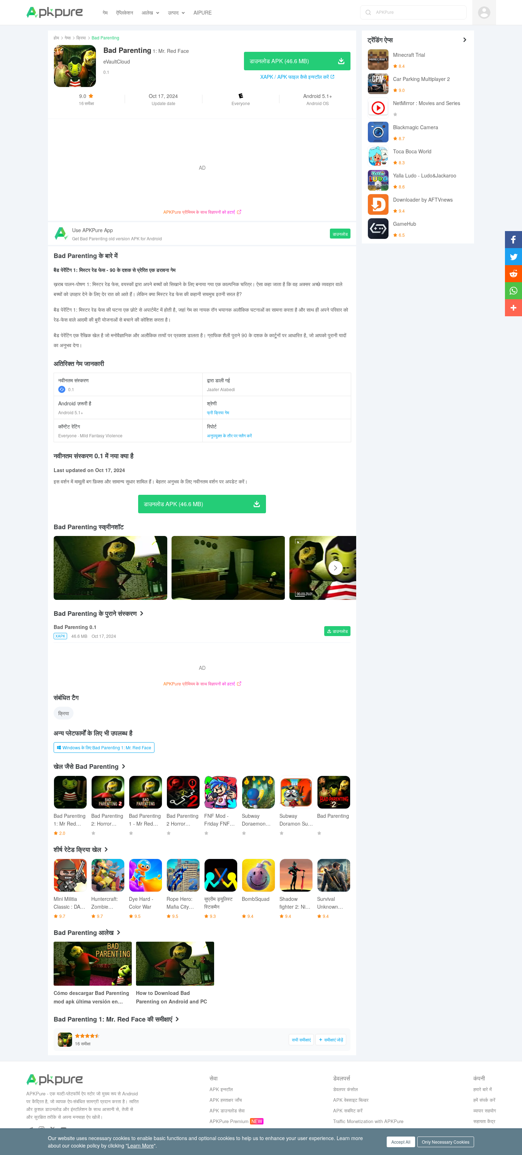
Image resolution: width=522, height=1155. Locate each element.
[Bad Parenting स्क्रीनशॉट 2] (346, 568)
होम (56, 37)
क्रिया (81, 37)
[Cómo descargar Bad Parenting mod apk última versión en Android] (93, 964)
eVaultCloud (116, 61)
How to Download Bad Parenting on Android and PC (171, 997)
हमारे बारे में (482, 1089)
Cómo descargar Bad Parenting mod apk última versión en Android (91, 997)
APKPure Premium (229, 1121)
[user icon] (484, 12)
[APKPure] (54, 12)
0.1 (71, 389)
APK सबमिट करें (348, 1110)
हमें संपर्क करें (484, 1099)
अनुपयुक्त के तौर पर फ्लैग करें (229, 435)
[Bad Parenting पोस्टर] (110, 568)
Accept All (400, 1142)
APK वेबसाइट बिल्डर (351, 1099)
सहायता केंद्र (484, 1121)
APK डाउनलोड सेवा (227, 1110)
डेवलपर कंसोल (345, 1089)
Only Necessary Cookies (445, 1142)
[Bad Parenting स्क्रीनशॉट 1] (228, 568)
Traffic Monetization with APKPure (368, 1121)
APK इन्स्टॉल (221, 1089)
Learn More (140, 1145)
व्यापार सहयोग (484, 1110)
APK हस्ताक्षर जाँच (226, 1099)
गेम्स (68, 37)
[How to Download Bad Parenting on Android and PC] (175, 964)
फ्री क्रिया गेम (218, 412)
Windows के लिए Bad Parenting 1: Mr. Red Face (106, 747)
